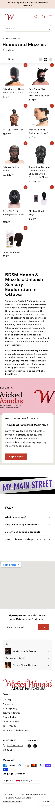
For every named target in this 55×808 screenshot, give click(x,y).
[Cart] (43, 16)
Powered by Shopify (12, 801)
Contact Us (8, 704)
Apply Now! (16, 456)
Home (5, 38)
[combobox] (27, 28)
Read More (11, 374)
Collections (16, 38)
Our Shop (7, 699)
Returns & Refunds (11, 713)
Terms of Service (11, 721)
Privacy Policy (9, 717)
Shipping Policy (10, 708)
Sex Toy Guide (9, 726)
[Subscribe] (43, 627)
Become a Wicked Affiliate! (15, 730)
